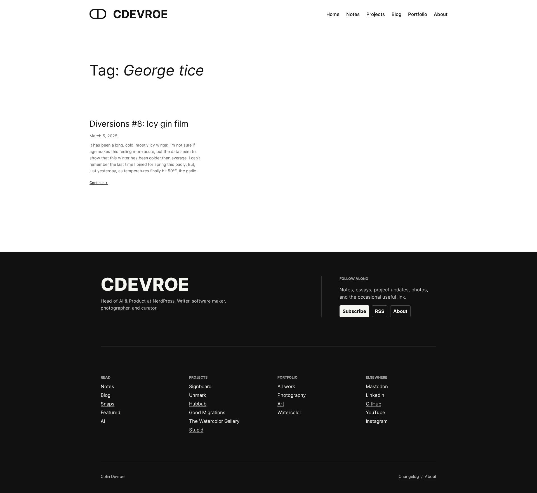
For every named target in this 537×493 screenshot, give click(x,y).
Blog (105, 395)
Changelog (409, 476)
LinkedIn (375, 395)
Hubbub (197, 404)
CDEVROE (140, 14)
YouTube (375, 412)
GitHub (373, 404)
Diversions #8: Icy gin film (139, 124)
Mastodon (377, 386)
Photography (291, 395)
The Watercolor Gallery (214, 421)
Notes (107, 386)
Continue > (99, 183)
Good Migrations (207, 412)
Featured (110, 412)
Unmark (197, 395)
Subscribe (354, 311)
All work (286, 386)
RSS (379, 311)
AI (103, 421)
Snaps (107, 404)
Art (280, 404)
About (400, 311)
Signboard (200, 386)
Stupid (196, 430)
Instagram (377, 421)
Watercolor (289, 412)
